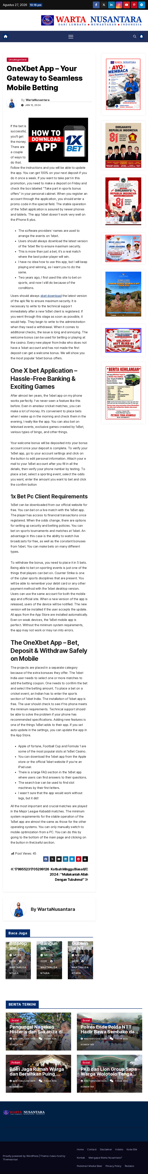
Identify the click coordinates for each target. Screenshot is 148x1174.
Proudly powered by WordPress (21, 1155)
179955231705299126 (31, 869)
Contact (92, 1149)
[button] (134, 36)
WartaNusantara (38, 100)
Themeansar (10, 1159)
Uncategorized (17, 59)
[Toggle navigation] (71, 36)
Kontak (81, 1157)
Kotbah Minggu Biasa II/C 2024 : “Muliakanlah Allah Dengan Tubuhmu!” (69, 874)
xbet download (51, 296)
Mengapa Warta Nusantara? (105, 1157)
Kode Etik (132, 1149)
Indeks (119, 1149)
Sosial (15, 1020)
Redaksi (129, 1165)
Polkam (16, 1062)
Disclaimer (106, 1149)
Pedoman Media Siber (89, 1165)
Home (80, 1149)
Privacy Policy (113, 1165)
